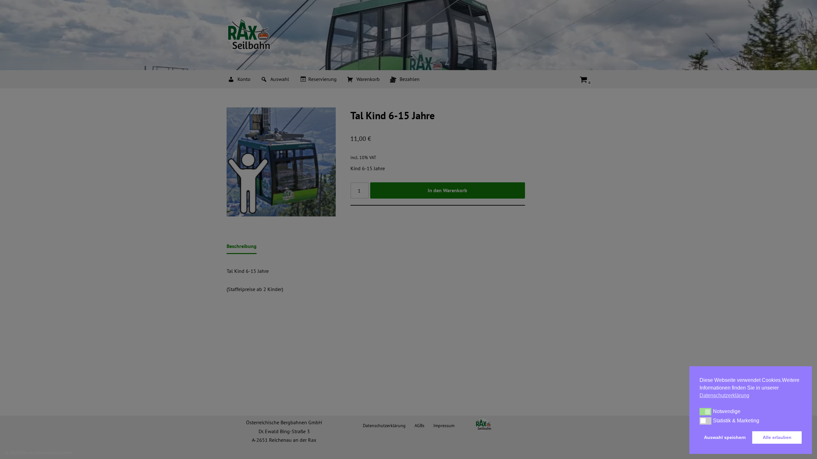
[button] (705, 411)
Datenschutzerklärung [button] (724, 395)
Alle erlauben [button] (777, 437)
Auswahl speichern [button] (725, 437)
